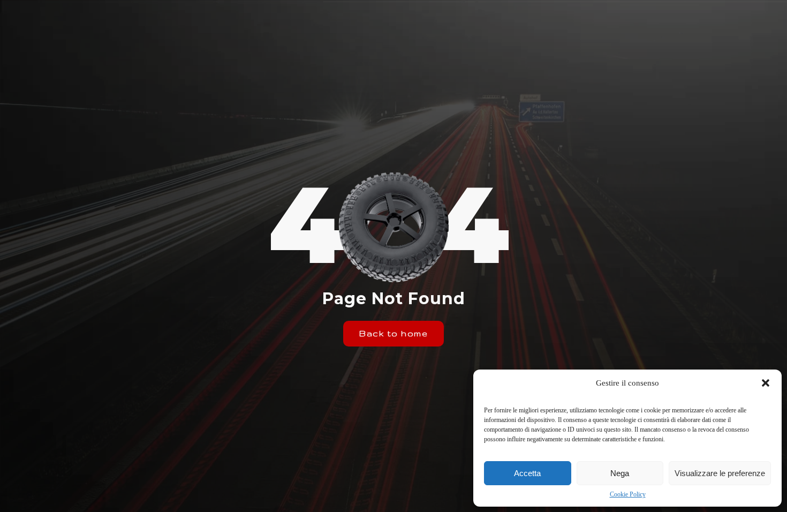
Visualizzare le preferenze (720, 473)
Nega (619, 473)
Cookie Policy (628, 494)
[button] (765, 383)
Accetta (527, 473)
